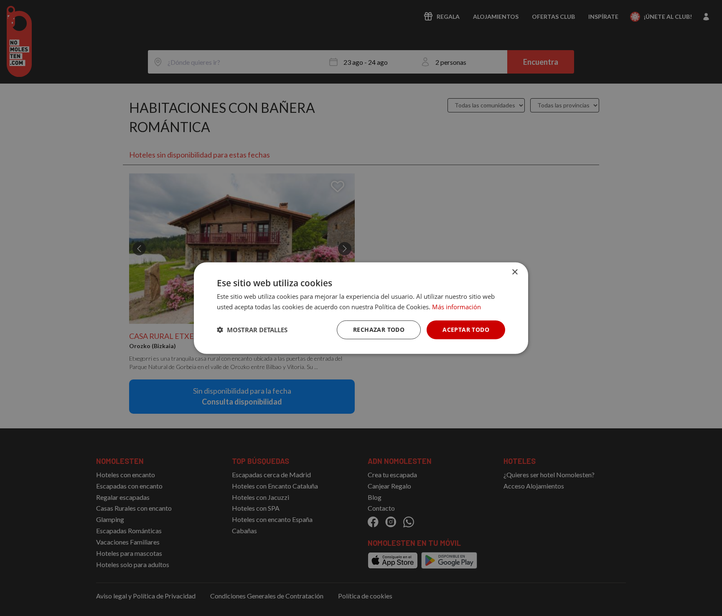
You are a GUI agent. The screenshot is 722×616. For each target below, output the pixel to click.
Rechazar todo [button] (378, 329)
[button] (252, 329)
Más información (456, 307)
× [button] (514, 272)
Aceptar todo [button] (465, 329)
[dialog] (361, 308)
